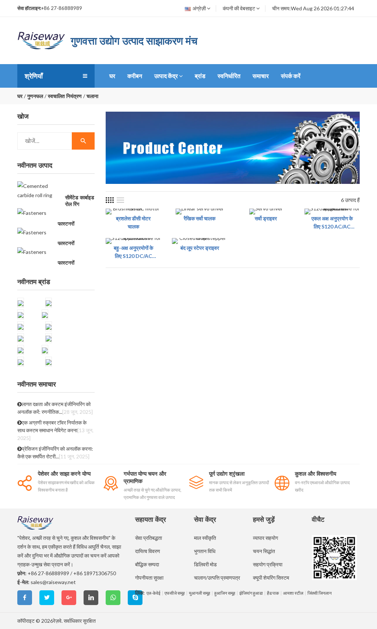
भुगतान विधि (204, 551)
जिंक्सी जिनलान (319, 593)
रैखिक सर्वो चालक (199, 218)
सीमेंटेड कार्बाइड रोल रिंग (79, 200)
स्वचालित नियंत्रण (65, 96)
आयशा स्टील (293, 593)
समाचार (261, 75)
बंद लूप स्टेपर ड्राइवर (199, 248)
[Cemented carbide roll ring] (39, 190)
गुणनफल (35, 96)
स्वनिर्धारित (229, 75)
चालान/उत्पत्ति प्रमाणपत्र (217, 577)
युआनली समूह (199, 593)
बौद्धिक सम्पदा (147, 564)
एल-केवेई (154, 593)
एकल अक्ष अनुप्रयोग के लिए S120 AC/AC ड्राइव (332, 223)
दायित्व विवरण (147, 551)
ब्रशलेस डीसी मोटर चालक (133, 222)
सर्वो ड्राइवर (266, 218)
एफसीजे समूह (175, 593)
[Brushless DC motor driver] (133, 211)
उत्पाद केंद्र (166, 75)
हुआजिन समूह (224, 593)
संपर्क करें (290, 75)
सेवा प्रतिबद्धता (148, 538)
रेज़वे (57, 621)
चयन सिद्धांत (264, 551)
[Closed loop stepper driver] (199, 241)
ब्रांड (200, 75)
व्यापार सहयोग (265, 538)
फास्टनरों (66, 223)
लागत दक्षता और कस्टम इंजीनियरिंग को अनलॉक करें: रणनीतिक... (55, 408)
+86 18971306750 (94, 573)
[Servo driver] (266, 211)
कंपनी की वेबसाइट (239, 8)
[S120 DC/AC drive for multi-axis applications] (133, 241)
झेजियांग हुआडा (251, 593)
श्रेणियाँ (34, 76)
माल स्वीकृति (205, 538)
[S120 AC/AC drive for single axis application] (332, 211)
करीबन (134, 75)
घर (112, 75)
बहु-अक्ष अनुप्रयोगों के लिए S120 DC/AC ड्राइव (133, 252)
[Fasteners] (31, 212)
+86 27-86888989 (48, 573)
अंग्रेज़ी (199, 8)
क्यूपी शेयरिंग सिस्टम (271, 577)
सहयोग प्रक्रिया (267, 564)
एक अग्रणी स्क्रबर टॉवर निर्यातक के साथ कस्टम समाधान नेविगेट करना (55, 430)
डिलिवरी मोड (205, 564)
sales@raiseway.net (53, 582)
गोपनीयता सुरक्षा (149, 577)
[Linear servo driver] (200, 211)
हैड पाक (273, 593)
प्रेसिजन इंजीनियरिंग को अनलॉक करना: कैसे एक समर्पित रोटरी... (55, 452)
